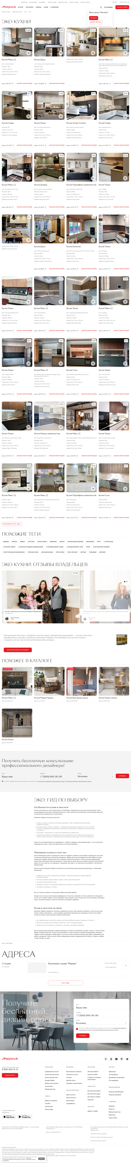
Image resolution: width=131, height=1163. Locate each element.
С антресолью (108, 541)
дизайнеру (42, 2)
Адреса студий (93, 1111)
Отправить (122, 776)
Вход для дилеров (114, 1087)
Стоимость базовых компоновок (94, 1078)
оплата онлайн (52, 2)
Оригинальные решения (75, 541)
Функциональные (47, 552)
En (115, 2)
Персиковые (90, 541)
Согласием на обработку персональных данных (51, 781)
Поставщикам (113, 1080)
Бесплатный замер (94, 1094)
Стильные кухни (33, 552)
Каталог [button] (20, 7)
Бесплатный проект (94, 1091)
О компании (112, 1101)
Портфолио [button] (29, 7)
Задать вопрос (10, 1075)
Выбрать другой (95, 22)
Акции (46, 7)
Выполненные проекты (74, 1071)
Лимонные (53, 541)
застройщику (33, 2)
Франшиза (112, 1071)
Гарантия (91, 1100)
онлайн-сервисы (85, 2)
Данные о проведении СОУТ (53, 1132)
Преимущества (50, 1089)
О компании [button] (54, 7)
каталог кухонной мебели (16, 1128)
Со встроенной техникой (101, 547)
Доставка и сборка (94, 1097)
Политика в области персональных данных (101, 1137)
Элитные (83, 552)
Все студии (65, 983)
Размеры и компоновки (74, 1083)
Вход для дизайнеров (116, 1092)
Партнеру (112, 1067)
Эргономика (70, 1100)
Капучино (31, 541)
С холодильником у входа (54, 547)
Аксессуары (49, 1109)
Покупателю (91, 1067)
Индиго (22, 541)
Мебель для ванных (51, 1083)
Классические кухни (52, 1074)
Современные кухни (52, 1071)
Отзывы (69, 1077)
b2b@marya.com (94, 1130)
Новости (112, 1109)
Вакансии (112, 1115)
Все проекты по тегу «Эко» (11, 524)
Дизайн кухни (70, 1080)
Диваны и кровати (51, 1100)
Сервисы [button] (38, 7)
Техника (47, 1103)
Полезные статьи (72, 1074)
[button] (108, 7)
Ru (113, 2)
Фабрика (112, 1106)
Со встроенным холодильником (14, 552)
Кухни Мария (49, 1067)
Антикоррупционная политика (98, 1140)
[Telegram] (127, 1059)
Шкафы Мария (50, 1080)
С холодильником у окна (75, 547)
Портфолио (69, 1067)
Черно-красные (72, 552)
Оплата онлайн (93, 1074)
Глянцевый (92, 552)
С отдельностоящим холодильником (30, 547)
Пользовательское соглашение (98, 1133)
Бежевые (6, 541)
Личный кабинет (93, 1071)
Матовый (102, 552)
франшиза (24, 2)
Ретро (99, 541)
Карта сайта (113, 1118)
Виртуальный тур (114, 1112)
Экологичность (71, 1097)
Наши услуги (91, 1086)
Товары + (48, 1096)
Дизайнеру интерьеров (116, 1077)
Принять (41, 1158)
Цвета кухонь (70, 1095)
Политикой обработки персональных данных (78, 781)
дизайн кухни (5, 1128)
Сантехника (49, 1106)
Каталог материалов (72, 1090)
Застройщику (113, 1074)
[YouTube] (116, 1059)
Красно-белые (42, 541)
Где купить (91, 1106)
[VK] (106, 1059)
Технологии (49, 1086)
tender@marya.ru (50, 1128)
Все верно (93, 18)
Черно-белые (60, 552)
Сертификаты (70, 1103)
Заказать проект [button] (122, 7)
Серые (88, 547)
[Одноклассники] (111, 1059)
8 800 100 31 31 (124, 2)
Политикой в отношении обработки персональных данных (16, 1158)
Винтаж (14, 541)
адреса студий (74, 2)
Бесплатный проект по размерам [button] (18, 650)
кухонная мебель (34, 1127)
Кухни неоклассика (51, 1077)
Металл (62, 541)
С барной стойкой (9, 547)
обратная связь (63, 2)
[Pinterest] (122, 1059)
